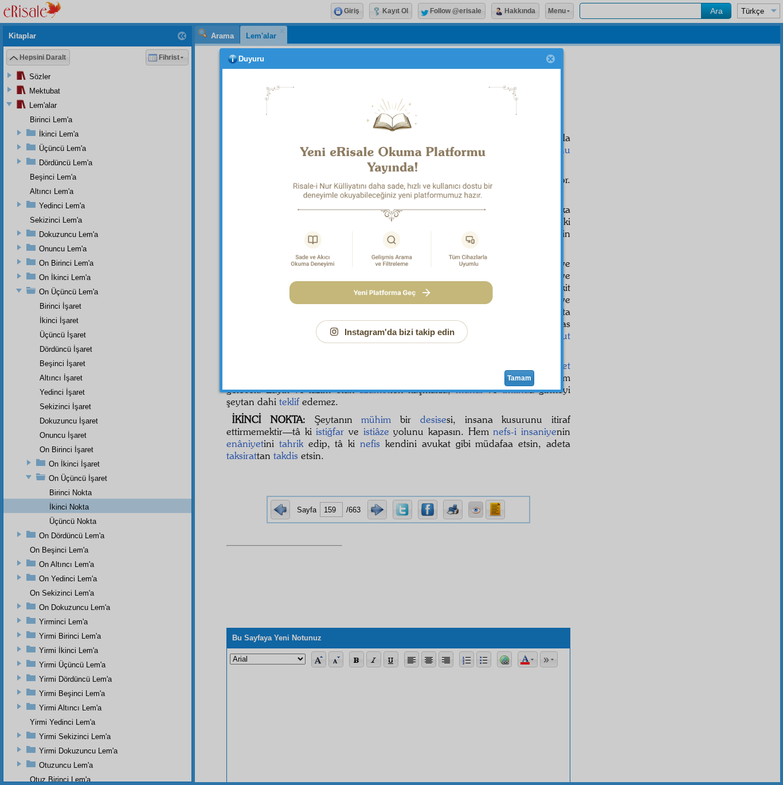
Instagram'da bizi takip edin (399, 332)
